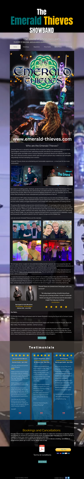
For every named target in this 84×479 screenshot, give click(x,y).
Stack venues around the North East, (30, 272)
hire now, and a (28, 42)
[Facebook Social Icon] (66, 478)
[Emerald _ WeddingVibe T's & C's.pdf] (42, 448)
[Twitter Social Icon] (68, 478)
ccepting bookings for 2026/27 (45, 42)
